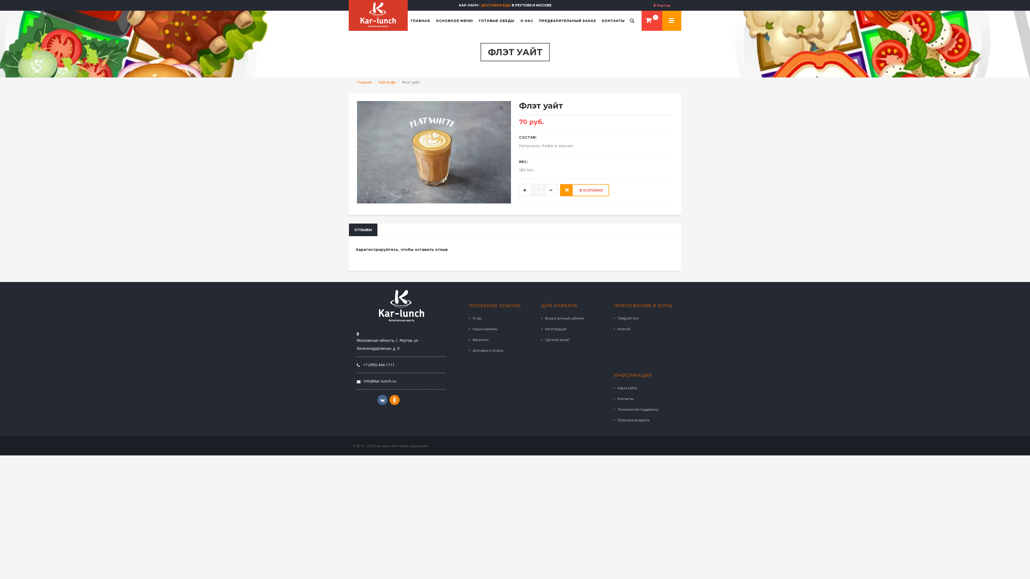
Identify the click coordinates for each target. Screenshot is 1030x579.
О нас (477, 318)
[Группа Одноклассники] (394, 400)
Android (623, 328)
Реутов (663, 5)
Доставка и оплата (488, 350)
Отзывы (363, 230)
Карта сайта (627, 387)
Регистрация (555, 328)
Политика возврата (633, 420)
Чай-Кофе (387, 82)
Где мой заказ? (557, 339)
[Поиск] (632, 21)
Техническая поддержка (637, 409)
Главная (364, 82)
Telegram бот (628, 318)
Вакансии (480, 339)
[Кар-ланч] (378, 14)
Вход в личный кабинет (564, 318)
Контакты (625, 398)
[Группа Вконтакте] (382, 400)
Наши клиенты (485, 328)
